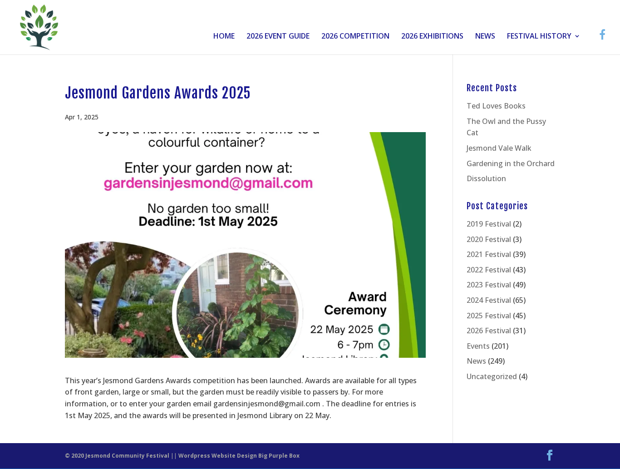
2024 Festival (489, 300)
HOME (224, 37)
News (476, 361)
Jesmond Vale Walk (499, 148)
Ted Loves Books (496, 106)
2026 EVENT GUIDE (278, 37)
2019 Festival (489, 224)
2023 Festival (489, 285)
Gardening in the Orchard (511, 163)
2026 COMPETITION (355, 37)
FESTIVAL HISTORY (539, 37)
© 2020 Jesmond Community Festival (117, 455)
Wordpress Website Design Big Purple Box (239, 455)
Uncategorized (492, 376)
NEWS (485, 37)
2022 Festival (489, 270)
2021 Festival (489, 254)
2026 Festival (489, 331)
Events (478, 346)
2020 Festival (489, 239)
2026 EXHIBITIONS (432, 37)
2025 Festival (489, 316)
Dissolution (486, 178)
